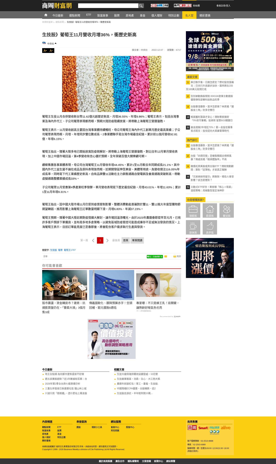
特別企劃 (61, 437)
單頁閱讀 (137, 240)
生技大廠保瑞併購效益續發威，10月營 (137, 374)
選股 (79, 427)
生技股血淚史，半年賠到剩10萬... (135, 393)
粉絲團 (196, 5)
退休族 (193, 232)
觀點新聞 (46, 427)
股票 (59, 430)
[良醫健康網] (214, 427)
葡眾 (60, 250)
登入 (228, 5)
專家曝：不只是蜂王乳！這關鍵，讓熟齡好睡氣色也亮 (157, 305)
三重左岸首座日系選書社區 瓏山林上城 (65, 388)
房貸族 (210, 215)
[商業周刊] (192, 427)
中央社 (50, 43)
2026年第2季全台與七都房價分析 (62, 383)
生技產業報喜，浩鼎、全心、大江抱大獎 (138, 378)
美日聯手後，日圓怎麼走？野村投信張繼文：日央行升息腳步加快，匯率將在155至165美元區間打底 (210, 86)
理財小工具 (97, 427)
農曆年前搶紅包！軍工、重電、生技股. (137, 383)
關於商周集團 (105, 461)
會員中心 (115, 427)
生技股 (53, 250)
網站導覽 (170, 461)
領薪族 (193, 215)
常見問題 (115, 430)
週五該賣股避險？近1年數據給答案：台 (66, 378)
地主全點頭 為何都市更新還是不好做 (64, 374)
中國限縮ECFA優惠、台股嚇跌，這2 (136, 388)
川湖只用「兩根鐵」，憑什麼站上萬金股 (66, 393)
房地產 (45, 434)
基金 (59, 434)
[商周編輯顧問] (214, 432)
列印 (179, 256)
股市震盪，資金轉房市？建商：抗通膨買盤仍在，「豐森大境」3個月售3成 (63, 307)
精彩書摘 (46, 440)
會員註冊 (220, 5)
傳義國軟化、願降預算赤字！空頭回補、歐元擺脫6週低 (110, 305)
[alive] (225, 427)
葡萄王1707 (70, 250)
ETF (59, 427)
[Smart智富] (203, 428)
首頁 (48, 14)
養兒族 (226, 215)
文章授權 (146, 461)
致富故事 (46, 430)
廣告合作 (119, 461)
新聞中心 (158, 461)
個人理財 (46, 437)
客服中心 (130, 427)
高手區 (210, 232)
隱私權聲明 (133, 461)
